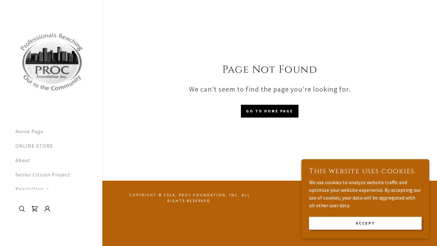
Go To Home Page (269, 111)
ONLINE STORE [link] (34, 146)
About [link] (22, 160)
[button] (58, 189)
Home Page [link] (29, 131)
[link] (51, 61)
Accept (365, 223)
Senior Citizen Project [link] (42, 174)
